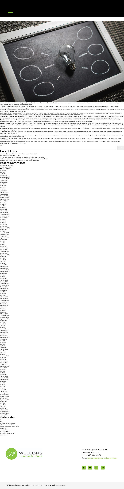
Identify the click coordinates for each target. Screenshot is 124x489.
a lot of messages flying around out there (102, 128)
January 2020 (4, 268)
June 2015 (3, 342)
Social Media (3, 435)
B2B (83, 138)
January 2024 (4, 212)
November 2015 (4, 334)
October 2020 (3, 253)
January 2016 (4, 332)
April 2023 (3, 222)
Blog (6, 141)
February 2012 (4, 376)
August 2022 (3, 229)
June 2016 (3, 324)
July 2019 (2, 275)
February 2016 (4, 330)
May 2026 (2, 172)
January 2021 (3, 249)
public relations (111, 141)
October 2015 (3, 335)
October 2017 (3, 304)
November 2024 (4, 197)
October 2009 (4, 415)
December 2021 (4, 233)
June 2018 (3, 293)
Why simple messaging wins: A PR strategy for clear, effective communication (22, 157)
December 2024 (4, 196)
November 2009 (4, 413)
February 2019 (4, 280)
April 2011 (2, 388)
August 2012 (3, 368)
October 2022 (3, 226)
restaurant (70, 138)
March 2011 (3, 390)
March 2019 (3, 278)
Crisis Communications (7, 425)
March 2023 (3, 224)
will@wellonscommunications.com (107, 138)
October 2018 (3, 287)
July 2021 (2, 241)
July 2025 (2, 184)
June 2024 (3, 204)
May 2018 (2, 295)
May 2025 (2, 187)
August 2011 (3, 381)
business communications (19, 141)
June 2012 (3, 369)
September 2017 (4, 305)
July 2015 (2, 341)
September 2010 (4, 400)
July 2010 (2, 403)
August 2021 (3, 239)
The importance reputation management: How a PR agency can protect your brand (24, 159)
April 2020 (3, 263)
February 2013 (4, 361)
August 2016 (3, 320)
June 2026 (3, 170)
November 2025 (4, 179)
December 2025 (4, 177)
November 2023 (4, 216)
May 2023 (2, 221)
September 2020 (4, 255)
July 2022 (2, 231)
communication (33, 141)
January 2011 (3, 393)
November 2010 (4, 396)
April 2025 (3, 189)
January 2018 (4, 298)
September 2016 (4, 319)
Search (2, 145)
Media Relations (4, 430)
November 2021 (4, 234)
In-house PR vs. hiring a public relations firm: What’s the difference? (19, 160)
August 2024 (3, 201)
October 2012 (3, 364)
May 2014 (2, 352)
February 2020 (4, 266)
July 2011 (2, 383)
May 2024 (2, 206)
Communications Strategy (7, 423)
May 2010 (2, 406)
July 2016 (2, 322)
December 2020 (4, 251)
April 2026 (3, 174)
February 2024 (4, 211)
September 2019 (4, 271)
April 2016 (2, 327)
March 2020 (3, 265)
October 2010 (3, 398)
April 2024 (3, 207)
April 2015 (2, 346)
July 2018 (2, 292)
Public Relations (4, 431)
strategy (13, 143)
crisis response (88, 141)
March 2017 (3, 312)
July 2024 (2, 202)
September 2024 (4, 199)
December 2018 (4, 283)
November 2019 (4, 270)
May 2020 (2, 261)
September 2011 (4, 379)
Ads (1, 420)
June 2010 (3, 405)
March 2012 (3, 374)
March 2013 (3, 359)
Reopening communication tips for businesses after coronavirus (43, 5)
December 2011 (4, 378)
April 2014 (2, 354)
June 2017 (3, 310)
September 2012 (4, 366)
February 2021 (4, 248)
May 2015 (2, 344)
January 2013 (4, 363)
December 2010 (4, 394)
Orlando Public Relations (99, 141)
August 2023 (3, 218)
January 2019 (4, 282)
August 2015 (3, 339)
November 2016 (4, 317)
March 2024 (3, 209)
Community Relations (71, 141)
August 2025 (3, 182)
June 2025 (3, 185)
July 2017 (2, 308)
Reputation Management (7, 433)
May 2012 (2, 371)
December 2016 (4, 315)
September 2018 (4, 288)
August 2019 (3, 273)
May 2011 (2, 386)
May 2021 (2, 243)
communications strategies (57, 141)
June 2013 (3, 357)
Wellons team (18, 7)
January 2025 (4, 194)
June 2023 (3, 219)
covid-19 (80, 141)
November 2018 (4, 285)
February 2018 (4, 297)
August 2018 (3, 290)
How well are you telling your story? (10, 155)
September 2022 (4, 228)
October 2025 (3, 180)
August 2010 (3, 401)
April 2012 (2, 373)
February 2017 (4, 314)
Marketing (3, 428)
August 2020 (3, 256)
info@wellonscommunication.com (101, 458)
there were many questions (64, 103)
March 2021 (3, 246)
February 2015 (4, 349)
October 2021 (3, 236)
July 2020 (2, 258)
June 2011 (2, 384)
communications (43, 141)
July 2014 (2, 351)
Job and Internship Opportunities (9, 426)
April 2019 (2, 277)
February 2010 (4, 410)
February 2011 (4, 391)
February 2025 (4, 192)
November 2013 (4, 356)
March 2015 (3, 347)
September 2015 (4, 337)
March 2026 (3, 175)
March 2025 (3, 191)
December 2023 (4, 214)
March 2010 (3, 408)
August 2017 (3, 307)
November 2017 (4, 302)
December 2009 (4, 411)
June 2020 (3, 260)
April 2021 (2, 244)
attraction (77, 138)
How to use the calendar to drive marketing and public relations (18, 154)
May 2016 (2, 325)
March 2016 (3, 329)
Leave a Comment (20, 143)
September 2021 (4, 238)
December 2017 (4, 300)
